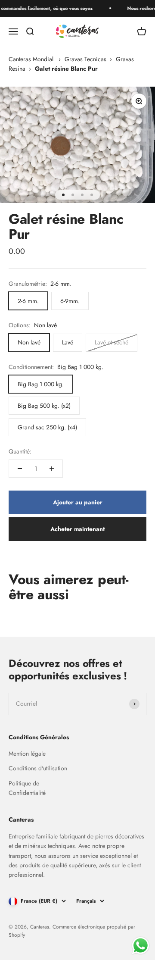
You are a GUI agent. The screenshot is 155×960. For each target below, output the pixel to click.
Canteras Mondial (31, 59)
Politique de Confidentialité (27, 788)
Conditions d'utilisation (38, 768)
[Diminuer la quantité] (20, 468)
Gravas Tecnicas (85, 59)
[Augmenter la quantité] (51, 468)
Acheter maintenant (77, 529)
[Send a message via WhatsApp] (140, 945)
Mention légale (27, 753)
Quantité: (20, 451)
